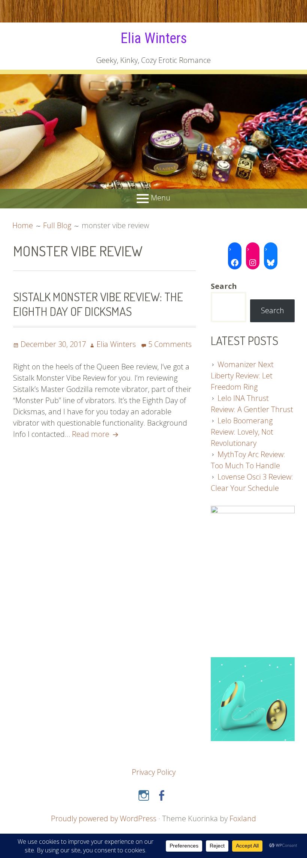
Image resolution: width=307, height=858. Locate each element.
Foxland (243, 818)
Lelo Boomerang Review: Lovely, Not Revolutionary (242, 432)
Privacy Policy (154, 772)
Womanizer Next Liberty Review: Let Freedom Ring (242, 375)
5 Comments (170, 344)
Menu (160, 198)
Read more (96, 434)
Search (272, 310)
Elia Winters (154, 38)
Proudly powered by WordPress (103, 818)
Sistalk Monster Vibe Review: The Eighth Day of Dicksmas (98, 303)
